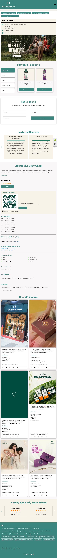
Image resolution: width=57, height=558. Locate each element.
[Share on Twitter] (14, 368)
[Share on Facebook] (3, 368)
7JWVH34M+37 (4, 248)
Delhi (15, 239)
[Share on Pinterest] (10, 368)
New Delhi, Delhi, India (7, 250)
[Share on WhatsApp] (17, 368)
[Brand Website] (34, 554)
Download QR (23, 207)
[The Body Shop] (8, 4)
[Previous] (15, 80)
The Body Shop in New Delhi (8, 550)
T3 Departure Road (7, 278)
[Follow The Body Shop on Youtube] (32, 554)
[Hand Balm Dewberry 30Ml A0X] (44, 75)
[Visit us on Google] (29, 554)
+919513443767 (9, 30)
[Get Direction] (14, 249)
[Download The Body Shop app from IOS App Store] (55, 144)
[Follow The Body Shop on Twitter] (25, 554)
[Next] (55, 80)
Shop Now (26, 90)
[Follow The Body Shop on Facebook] (23, 554)
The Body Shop (16, 508)
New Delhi (16, 241)
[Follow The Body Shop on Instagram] (27, 554)
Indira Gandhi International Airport (23, 278)
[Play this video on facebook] (14, 323)
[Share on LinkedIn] (7, 368)
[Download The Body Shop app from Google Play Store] (55, 140)
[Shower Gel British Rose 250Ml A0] (26, 75)
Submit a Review (7, 186)
